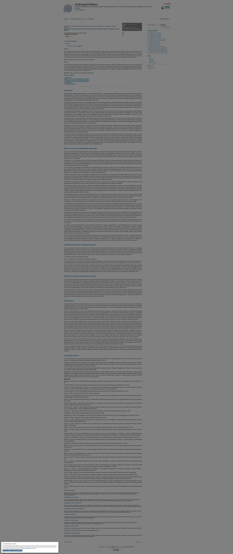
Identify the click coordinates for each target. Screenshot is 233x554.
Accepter (5, 550)
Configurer (19, 550)
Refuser (12, 550)
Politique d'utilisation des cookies (28, 548)
